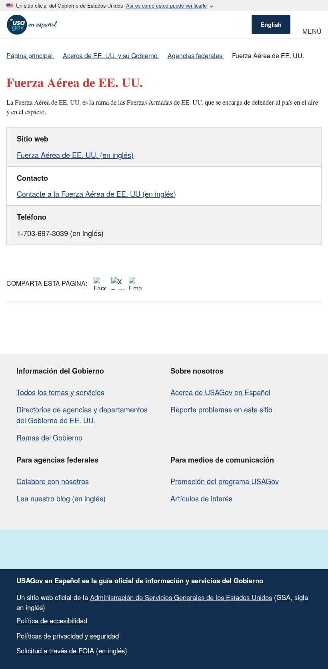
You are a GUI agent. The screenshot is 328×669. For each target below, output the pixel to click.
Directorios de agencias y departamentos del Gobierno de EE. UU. (82, 414)
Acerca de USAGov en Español (220, 392)
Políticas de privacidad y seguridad (67, 636)
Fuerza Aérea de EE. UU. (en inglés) (75, 155)
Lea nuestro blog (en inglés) (61, 498)
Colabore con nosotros (52, 481)
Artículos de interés (201, 498)
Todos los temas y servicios (60, 392)
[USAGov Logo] (32, 24)
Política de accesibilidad (51, 620)
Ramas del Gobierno (49, 437)
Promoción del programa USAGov (224, 481)
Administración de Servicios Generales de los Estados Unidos (181, 597)
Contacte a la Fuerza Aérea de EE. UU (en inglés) (96, 193)
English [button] (271, 24)
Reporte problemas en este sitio (221, 409)
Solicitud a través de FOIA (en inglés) (71, 650)
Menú (312, 30)
